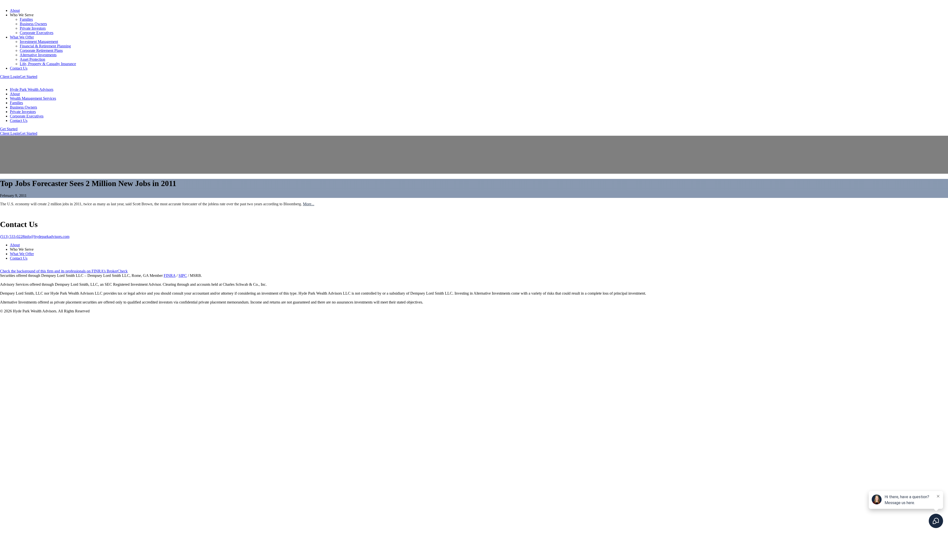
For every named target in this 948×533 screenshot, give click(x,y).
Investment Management (39, 41)
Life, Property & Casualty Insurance (48, 64)
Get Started (28, 77)
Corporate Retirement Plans (41, 50)
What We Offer (22, 37)
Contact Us (18, 68)
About (15, 10)
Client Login (10, 77)
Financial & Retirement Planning (45, 46)
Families (26, 19)
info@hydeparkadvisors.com (46, 236)
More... (308, 204)
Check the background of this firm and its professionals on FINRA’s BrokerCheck (64, 271)
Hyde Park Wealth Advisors (31, 89)
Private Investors (33, 28)
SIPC (182, 275)
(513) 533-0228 (12, 236)
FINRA (170, 275)
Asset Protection (32, 59)
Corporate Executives (36, 33)
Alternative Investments (38, 55)
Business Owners (33, 24)
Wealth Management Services (33, 98)
